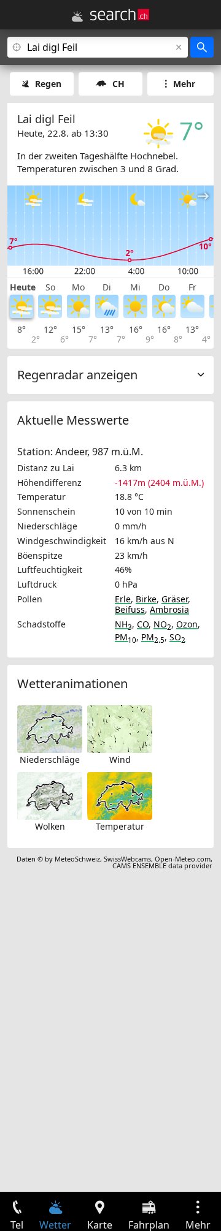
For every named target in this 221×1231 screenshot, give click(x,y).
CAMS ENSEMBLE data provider (162, 865)
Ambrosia (169, 609)
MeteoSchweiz (77, 858)
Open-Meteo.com (183, 858)
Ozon (187, 624)
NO (162, 624)
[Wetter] (77, 16)
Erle (123, 599)
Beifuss (130, 609)
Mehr (184, 83)
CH (118, 83)
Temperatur (120, 826)
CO (143, 624)
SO (177, 637)
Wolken (50, 826)
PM (125, 637)
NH (123, 624)
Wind (120, 759)
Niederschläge (50, 759)
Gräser (174, 599)
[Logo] (119, 15)
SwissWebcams (127, 858)
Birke (146, 599)
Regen (48, 83)
